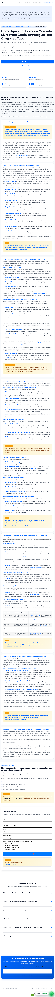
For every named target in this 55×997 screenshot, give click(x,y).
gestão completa (44, 625)
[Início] (4, 2)
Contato (51, 988)
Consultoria (27, 2)
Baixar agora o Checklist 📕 (27, 854)
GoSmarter (33, 468)
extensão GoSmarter (10, 181)
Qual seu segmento (8, 835)
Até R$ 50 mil (8, 843)
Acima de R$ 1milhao (10, 849)
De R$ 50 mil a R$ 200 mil (11, 845)
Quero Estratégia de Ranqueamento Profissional (18, 526)
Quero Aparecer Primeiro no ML (27, 971)
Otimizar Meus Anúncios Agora (13, 646)
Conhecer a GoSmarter (27, 975)
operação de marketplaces (41, 343)
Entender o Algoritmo (27, 62)
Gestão (21, 2)
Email (4, 829)
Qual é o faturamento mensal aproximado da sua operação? (18, 841)
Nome (4, 817)
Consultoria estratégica (35, 615)
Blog (40, 2)
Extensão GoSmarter (35, 619)
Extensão (35, 2)
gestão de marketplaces (38, 293)
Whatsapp (5, 823)
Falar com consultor (10, 864)
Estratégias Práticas (27, 66)
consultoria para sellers (21, 155)
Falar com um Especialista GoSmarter (15, 719)
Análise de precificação (35, 633)
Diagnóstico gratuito (48, 2)
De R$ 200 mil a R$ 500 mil (12, 847)
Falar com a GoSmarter (27, 70)
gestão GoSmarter (35, 594)
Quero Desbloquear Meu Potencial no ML (16, 249)
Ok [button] (32, 995)
